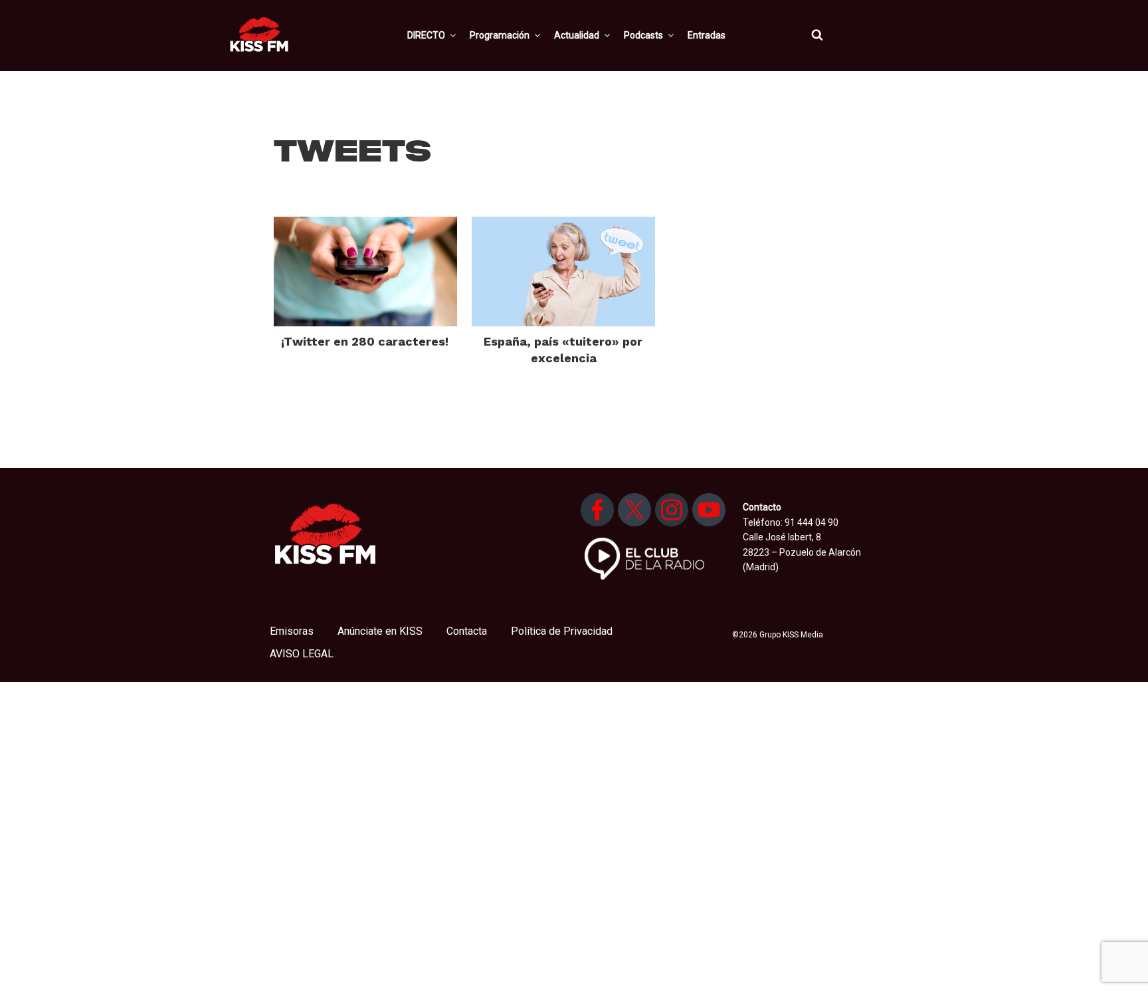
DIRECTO (426, 35)
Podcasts (643, 35)
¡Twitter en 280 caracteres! (364, 341)
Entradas (706, 35)
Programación (499, 35)
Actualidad (576, 35)
